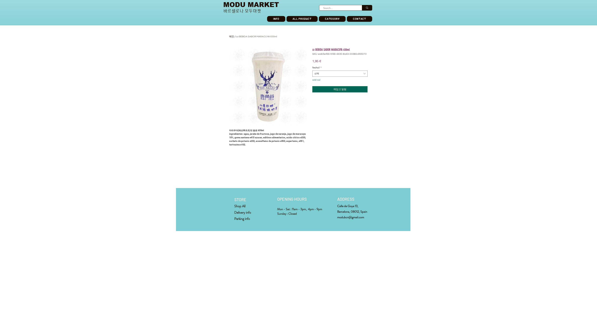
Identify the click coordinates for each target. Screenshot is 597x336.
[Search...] (367, 7)
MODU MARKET (251, 4)
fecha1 (317, 68)
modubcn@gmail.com (350, 217)
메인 (231, 36)
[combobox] (340, 74)
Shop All (239, 206)
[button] (332, 19)
